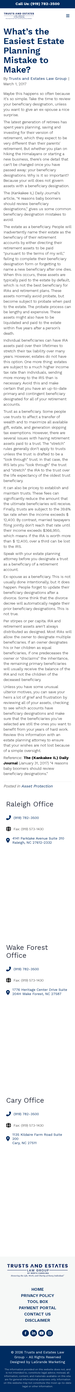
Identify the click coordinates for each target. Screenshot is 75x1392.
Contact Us (37, 1314)
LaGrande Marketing (48, 1362)
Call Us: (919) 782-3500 (38, 4)
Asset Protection (37, 786)
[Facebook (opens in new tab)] (25, 1333)
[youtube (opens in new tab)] (41, 1333)
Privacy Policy (37, 1295)
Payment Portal (37, 1307)
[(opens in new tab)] (49, 1333)
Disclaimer (37, 1320)
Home (37, 1289)
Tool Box (37, 1301)
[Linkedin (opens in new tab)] (33, 1333)
